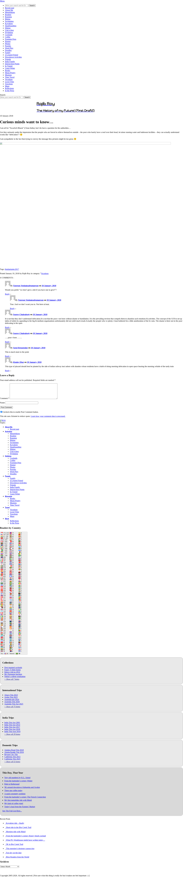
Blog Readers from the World (17, 857)
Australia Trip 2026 (12, 702)
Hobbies (8, 456)
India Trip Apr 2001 (12, 722)
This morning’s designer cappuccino (19, 848)
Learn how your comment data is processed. (48, 416)
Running (8, 17)
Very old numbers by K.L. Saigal (17, 778)
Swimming (9, 21)
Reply (7, 294)
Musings (8, 75)
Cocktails (8, 35)
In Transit (8, 66)
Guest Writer (10, 68)
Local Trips (9, 82)
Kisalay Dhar (18, 362)
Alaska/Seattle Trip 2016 (14, 752)
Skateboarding (10, 26)
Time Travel (9, 77)
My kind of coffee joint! (13, 803)
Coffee (7, 37)
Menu (2, 1)
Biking (7, 19)
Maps (7, 86)
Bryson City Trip (11, 754)
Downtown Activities (13, 57)
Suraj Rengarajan (20, 348)
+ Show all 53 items (12, 762)
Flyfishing (9, 32)
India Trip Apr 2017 (12, 727)
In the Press (9, 91)
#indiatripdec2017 (12, 269)
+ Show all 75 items (12, 707)
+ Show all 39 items (12, 734)
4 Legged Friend (11, 55)
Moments (8, 496)
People (7, 476)
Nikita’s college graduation (14, 676)
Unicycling (9, 30)
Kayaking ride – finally (14, 823)
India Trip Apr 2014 (12, 725)
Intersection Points (12, 64)
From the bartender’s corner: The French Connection (25, 797)
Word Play (9, 48)
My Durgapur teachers (13, 674)
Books (7, 70)
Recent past (9, 8)
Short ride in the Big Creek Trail (18, 827)
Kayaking (9, 23)
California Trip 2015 (12, 757)
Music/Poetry (10, 73)
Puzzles (8, 46)
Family (7, 53)
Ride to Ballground (11, 784)
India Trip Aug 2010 (12, 731)
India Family (10, 61)
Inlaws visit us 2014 (12, 672)
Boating (8, 15)
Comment (4, 398)
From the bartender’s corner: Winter (18, 781)
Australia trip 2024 (11, 699)
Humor (8, 41)
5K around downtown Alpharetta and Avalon (22, 787)
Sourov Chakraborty (21, 314)
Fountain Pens (10, 39)
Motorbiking (10, 12)
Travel (7, 507)
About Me (9, 10)
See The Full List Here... (12, 811)
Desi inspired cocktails (13, 667)
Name (2, 403)
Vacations (9, 79)
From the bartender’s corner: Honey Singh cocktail (25, 836)
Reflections (9, 88)
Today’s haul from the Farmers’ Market (19, 807)
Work (7, 519)
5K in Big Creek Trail (14, 844)
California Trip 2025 (12, 759)
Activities (8, 431)
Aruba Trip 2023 (11, 697)
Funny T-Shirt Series (12, 670)
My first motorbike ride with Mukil (18, 800)
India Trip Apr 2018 (12, 729)
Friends (8, 59)
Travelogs (9, 84)
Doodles (8, 50)
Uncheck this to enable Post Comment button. (20, 412)
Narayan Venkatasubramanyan (26, 286)
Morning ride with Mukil (15, 832)
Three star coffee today (13, 790)
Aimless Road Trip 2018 (14, 750)
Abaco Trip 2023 (11, 695)
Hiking (7, 28)
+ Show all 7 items (11, 679)
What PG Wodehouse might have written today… (25, 840)
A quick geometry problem (14, 794)
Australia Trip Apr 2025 (13, 704)
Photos (7, 44)
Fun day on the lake (13, 853)
